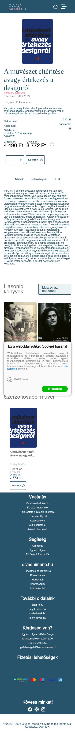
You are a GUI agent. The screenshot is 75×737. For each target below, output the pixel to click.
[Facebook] (30, 709)
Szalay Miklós (14, 93)
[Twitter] (37, 709)
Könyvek (9, 102)
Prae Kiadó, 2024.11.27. (17, 96)
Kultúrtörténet (23, 102)
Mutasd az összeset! (50, 289)
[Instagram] (43, 709)
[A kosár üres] (55, 7)
